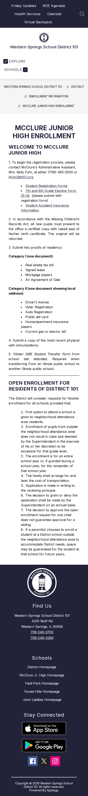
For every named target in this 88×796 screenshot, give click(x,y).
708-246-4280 (42, 638)
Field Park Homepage (42, 683)
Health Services (28, 14)
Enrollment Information (48, 96)
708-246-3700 (41, 632)
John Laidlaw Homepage (42, 700)
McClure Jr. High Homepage (42, 675)
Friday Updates (23, 6)
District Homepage (42, 667)
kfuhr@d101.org (21, 177)
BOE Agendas (54, 6)
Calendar (54, 14)
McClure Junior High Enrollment (49, 106)
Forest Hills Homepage (42, 691)
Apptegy (53, 790)
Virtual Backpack (38, 22)
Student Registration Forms (46, 186)
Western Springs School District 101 (33, 86)
